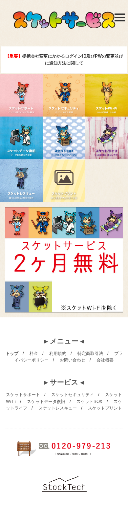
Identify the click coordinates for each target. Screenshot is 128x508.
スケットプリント (105, 408)
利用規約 (57, 353)
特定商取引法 (90, 353)
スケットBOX (89, 401)
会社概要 (105, 360)
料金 (34, 353)
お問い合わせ (72, 360)
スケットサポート (23, 394)
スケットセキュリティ (72, 394)
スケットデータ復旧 (46, 401)
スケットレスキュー (57, 408)
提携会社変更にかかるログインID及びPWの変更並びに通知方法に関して (64, 59)
